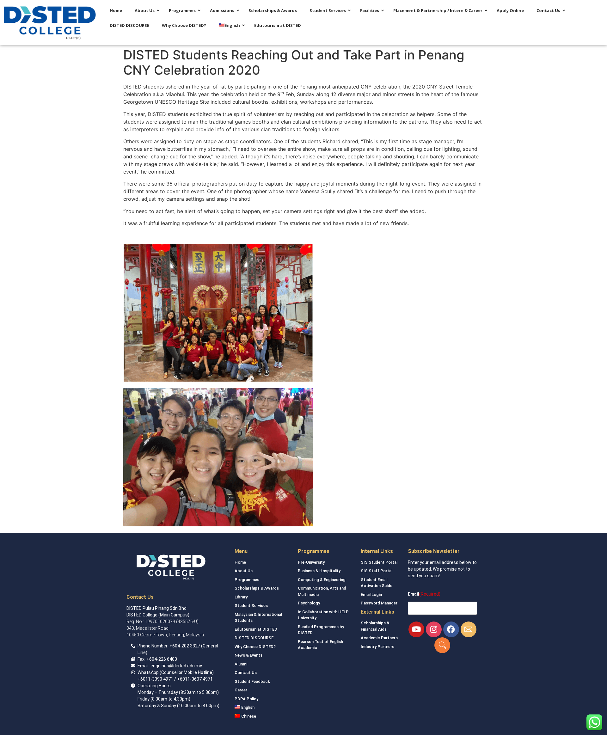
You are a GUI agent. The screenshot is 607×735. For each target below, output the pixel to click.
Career (241, 690)
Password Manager (379, 603)
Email (413, 594)
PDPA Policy (246, 698)
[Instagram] (434, 629)
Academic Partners (379, 637)
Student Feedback (252, 681)
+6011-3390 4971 (155, 679)
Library (241, 597)
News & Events (248, 655)
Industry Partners (377, 646)
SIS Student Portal (379, 562)
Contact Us (246, 672)
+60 (173, 645)
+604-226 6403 (161, 659)
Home (240, 562)
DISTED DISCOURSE (254, 637)
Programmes (247, 579)
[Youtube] (416, 629)
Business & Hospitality (319, 570)
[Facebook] (451, 629)
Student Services (251, 605)
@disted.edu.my (185, 665)
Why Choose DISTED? (255, 646)
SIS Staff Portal (376, 570)
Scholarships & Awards (257, 588)
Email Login (371, 594)
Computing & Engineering (322, 579)
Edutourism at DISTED (256, 629)
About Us (244, 570)
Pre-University (311, 562)
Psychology (309, 603)
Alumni (241, 664)
